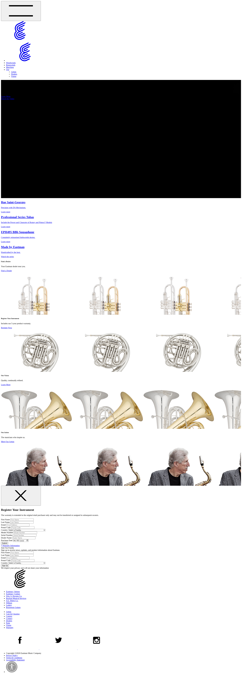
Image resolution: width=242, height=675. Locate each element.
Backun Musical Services (16, 598)
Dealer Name (6, 538)
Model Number (7, 532)
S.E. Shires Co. (12, 601)
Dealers (14, 74)
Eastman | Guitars (13, 594)
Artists (13, 72)
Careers (9, 616)
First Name (5, 520)
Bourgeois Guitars (13, 607)
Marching (10, 67)
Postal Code (6, 527)
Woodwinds (11, 63)
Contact (9, 618)
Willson (9, 603)
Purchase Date (6, 540)
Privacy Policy (12, 655)
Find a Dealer (6, 271)
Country (4, 530)
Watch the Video (7, 99)
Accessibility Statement (15, 660)
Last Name (5, 522)
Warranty (9, 627)
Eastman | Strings (13, 592)
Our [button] (7, 70)
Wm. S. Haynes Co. (14, 596)
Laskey (9, 605)
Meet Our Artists (7, 442)
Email (3, 525)
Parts (8, 623)
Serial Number (7, 535)
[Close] (21, 496)
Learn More (5, 96)
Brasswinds (10, 65)
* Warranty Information (10, 546)
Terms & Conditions (14, 658)
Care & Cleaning (13, 614)
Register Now (6, 328)
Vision (13, 76)
